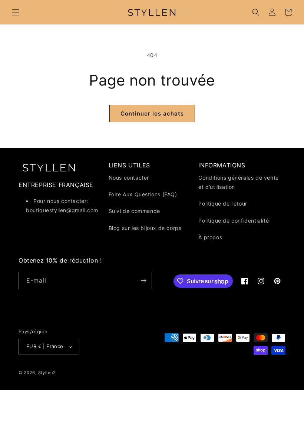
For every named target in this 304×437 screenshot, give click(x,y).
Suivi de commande (134, 211)
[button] (15, 12)
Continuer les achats (152, 113)
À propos (210, 237)
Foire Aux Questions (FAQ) (143, 194)
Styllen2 (47, 372)
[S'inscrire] (143, 280)
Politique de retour (222, 203)
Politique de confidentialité (233, 220)
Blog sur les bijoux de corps (145, 228)
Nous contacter (129, 177)
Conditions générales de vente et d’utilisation (238, 182)
